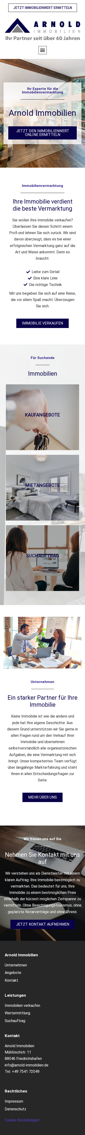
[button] (42, 50)
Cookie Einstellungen (22, 1120)
